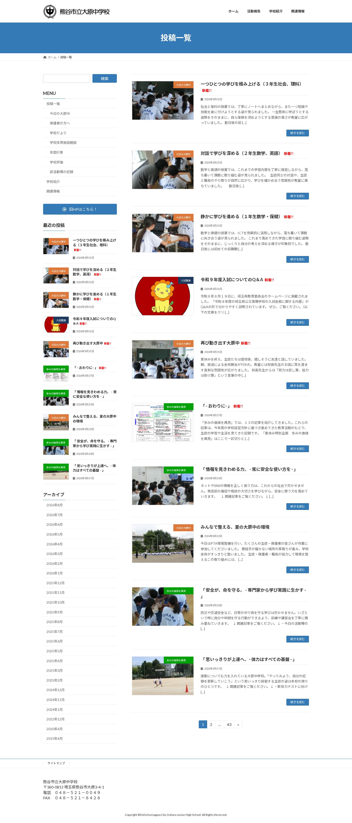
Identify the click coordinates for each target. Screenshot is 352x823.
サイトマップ (56, 763)
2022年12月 (55, 719)
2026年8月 (54, 505)
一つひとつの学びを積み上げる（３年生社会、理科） (94, 244)
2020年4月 (54, 729)
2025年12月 (55, 583)
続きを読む (297, 133)
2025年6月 (54, 641)
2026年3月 (54, 554)
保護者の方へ (60, 123)
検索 (104, 78)
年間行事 (56, 152)
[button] (80, 209)
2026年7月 (54, 515)
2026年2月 (54, 563)
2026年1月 (54, 573)
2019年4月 (54, 738)
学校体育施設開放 (63, 142)
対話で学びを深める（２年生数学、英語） (247, 153)
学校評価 (56, 162)
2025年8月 (54, 622)
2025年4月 (54, 661)
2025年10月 (55, 602)
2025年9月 (54, 612)
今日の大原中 (60, 113)
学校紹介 (53, 181)
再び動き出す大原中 (225, 342)
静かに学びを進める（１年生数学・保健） (247, 216)
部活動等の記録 (61, 172)
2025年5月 (54, 651)
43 (229, 725)
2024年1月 (54, 709)
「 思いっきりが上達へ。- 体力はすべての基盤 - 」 (249, 659)
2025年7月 (54, 631)
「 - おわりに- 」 (222, 406)
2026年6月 (54, 524)
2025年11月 (55, 592)
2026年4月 (54, 544)
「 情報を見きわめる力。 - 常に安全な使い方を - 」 (250, 469)
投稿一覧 (53, 104)
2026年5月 (54, 534)
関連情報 (53, 191)
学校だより (58, 133)
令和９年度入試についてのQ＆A (237, 279)
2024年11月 (55, 700)
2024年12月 (55, 690)
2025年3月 (54, 670)
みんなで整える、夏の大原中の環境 (235, 527)
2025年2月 (54, 680)
